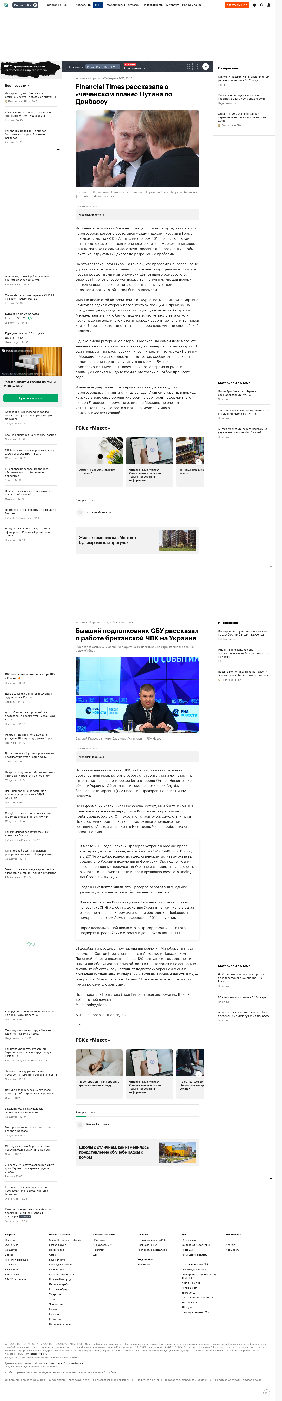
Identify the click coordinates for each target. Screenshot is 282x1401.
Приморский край (60, 1323)
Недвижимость (14, 1038)
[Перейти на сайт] (31, 70)
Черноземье (56, 1304)
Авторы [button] (81, 500)
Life (220, 661)
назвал (148, 994)
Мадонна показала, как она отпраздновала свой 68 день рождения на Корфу (243, 652)
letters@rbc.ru (38, 1353)
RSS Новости (145, 1264)
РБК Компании (13, 284)
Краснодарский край (61, 1274)
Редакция (187, 1249)
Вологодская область (61, 1264)
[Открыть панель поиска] (261, 4)
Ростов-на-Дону (58, 1289)
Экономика (11, 1198)
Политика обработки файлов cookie (238, 1379)
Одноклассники (102, 1244)
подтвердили (112, 886)
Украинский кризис (88, 78)
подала (131, 901)
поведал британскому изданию (158, 227)
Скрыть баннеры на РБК (151, 1239)
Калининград (56, 1269)
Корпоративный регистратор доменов (199, 1275)
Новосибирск (57, 1249)
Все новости (15, 86)
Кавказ (53, 1309)
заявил (163, 927)
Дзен (96, 1254)
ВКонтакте (99, 1239)
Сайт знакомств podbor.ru (197, 1297)
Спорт (9, 480)
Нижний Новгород (60, 1279)
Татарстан (55, 1294)
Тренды (222, 84)
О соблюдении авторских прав (69, 1379)
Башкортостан (57, 1259)
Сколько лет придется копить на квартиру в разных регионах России (241, 96)
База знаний (12, 1274)
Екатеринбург (57, 1244)
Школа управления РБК (195, 1312)
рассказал (116, 850)
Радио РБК (21, 5)
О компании (189, 1239)
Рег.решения (189, 1287)
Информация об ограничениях (25, 1379)
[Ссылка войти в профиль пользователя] (269, 4)
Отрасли (10, 499)
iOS (228, 1239)
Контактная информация (196, 1244)
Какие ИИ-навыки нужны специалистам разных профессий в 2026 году (243, 78)
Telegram (98, 1249)
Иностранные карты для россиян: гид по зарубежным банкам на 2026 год (242, 632)
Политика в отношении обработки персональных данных (174, 1379)
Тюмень (53, 1299)
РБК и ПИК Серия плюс (18, 517)
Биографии (11, 1269)
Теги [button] (92, 500)
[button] (254, 5)
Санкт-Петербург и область (65, 1239)
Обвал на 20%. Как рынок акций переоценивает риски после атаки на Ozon (242, 117)
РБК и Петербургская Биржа (21, 1060)
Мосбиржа (40, 1363)
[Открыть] (30, 5)
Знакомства (188, 1292)
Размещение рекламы (194, 1254)
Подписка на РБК (147, 1244)
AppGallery (232, 1249)
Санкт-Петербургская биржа (66, 1363)
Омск (52, 1254)
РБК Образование (15, 1279)
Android (230, 1244)
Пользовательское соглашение (113, 1379)
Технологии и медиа (16, 1259)
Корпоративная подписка (152, 1249)
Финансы (10, 1264)
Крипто (9, 120)
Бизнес (9, 1176)
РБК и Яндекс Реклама (18, 839)
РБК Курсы (188, 1307)
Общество (11, 423)
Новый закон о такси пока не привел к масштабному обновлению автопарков (243, 673)
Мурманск (55, 1318)
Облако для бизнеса (194, 1269)
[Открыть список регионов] (254, 5)
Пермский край (58, 1284)
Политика (10, 439)
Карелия (54, 1314)
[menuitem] (55, 5)
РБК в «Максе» (93, 427)
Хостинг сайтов (191, 1282)
